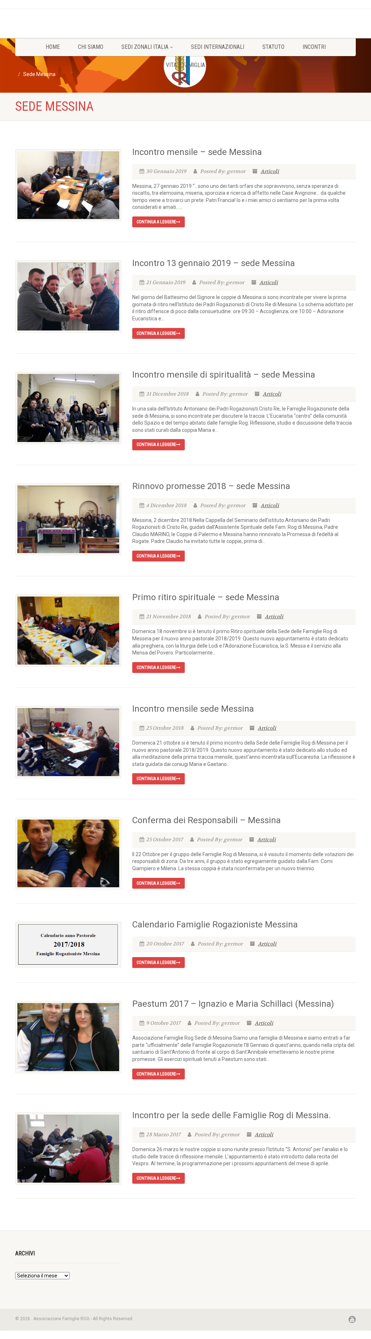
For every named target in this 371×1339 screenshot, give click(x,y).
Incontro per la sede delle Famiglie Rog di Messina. (231, 1115)
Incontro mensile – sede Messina (197, 152)
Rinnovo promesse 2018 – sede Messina (211, 486)
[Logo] (68, 18)
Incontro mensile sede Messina (193, 709)
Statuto (273, 46)
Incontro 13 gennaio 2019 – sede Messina (213, 263)
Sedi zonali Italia (144, 46)
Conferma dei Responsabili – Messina (206, 820)
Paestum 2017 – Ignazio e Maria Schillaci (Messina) (233, 1004)
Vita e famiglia (185, 65)
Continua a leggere (156, 221)
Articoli (269, 171)
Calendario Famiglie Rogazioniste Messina (215, 924)
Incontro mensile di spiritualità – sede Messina (223, 375)
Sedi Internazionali (217, 46)
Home (53, 46)
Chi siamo (90, 46)
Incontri (314, 46)
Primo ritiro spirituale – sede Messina (205, 597)
